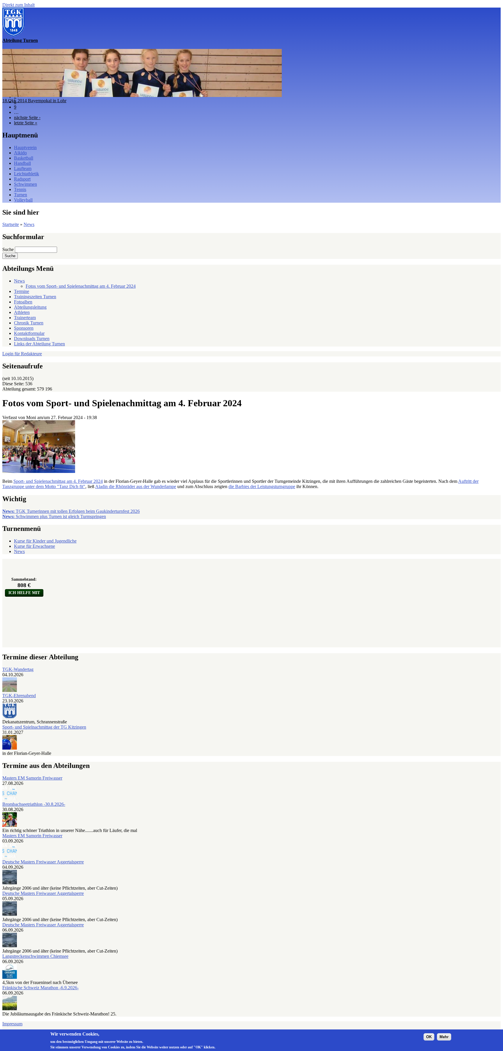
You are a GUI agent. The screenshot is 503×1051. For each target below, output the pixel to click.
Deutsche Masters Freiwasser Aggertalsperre (43, 861)
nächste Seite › (27, 117)
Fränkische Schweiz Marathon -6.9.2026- (40, 987)
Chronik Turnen (28, 322)
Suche (8, 249)
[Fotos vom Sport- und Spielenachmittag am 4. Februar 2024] (38, 471)
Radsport (22, 178)
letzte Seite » (25, 122)
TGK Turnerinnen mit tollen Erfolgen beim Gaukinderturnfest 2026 (71, 511)
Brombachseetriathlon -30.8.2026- (33, 804)
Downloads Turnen (31, 338)
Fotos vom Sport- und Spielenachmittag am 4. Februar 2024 (81, 286)
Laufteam (22, 168)
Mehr (444, 1037)
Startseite (10, 224)
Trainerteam (25, 317)
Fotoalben (23, 301)
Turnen (20, 194)
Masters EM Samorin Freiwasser (32, 778)
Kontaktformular (29, 333)
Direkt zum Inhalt (18, 4)
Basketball (23, 158)
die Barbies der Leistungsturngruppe (262, 486)
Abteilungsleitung (30, 307)
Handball (22, 163)
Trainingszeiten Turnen (35, 296)
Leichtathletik (26, 173)
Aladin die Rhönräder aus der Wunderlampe (135, 486)
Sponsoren (23, 328)
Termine (21, 291)
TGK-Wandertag (17, 669)
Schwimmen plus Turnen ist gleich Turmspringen (54, 516)
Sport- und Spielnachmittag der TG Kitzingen (44, 727)
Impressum (12, 1023)
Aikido (20, 152)
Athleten (22, 312)
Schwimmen (25, 184)
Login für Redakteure (22, 353)
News (29, 224)
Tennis (20, 189)
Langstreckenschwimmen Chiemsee (35, 956)
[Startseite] (13, 35)
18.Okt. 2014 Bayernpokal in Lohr (34, 100)
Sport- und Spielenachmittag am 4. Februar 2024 (58, 481)
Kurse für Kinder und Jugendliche (45, 540)
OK (429, 1037)
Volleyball (23, 199)
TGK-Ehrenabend (19, 695)
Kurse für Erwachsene (34, 546)
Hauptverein (25, 147)
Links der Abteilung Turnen (39, 343)
